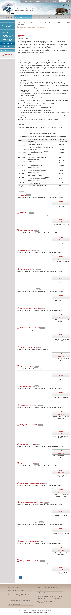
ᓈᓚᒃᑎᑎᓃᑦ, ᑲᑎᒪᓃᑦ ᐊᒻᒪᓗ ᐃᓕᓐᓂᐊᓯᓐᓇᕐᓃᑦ (31, 22)
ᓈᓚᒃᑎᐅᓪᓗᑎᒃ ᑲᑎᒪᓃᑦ (47, 22)
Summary (22, 35)
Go (68, 1)
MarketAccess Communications (39, 612)
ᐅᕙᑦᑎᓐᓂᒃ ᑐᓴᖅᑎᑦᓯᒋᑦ (51, 1)
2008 (54, 22)
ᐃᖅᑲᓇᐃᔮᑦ (33, 610)
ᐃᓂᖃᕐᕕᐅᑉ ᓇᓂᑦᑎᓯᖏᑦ (24, 610)
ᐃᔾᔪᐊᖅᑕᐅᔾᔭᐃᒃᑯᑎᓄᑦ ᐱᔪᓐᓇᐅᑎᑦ (44, 610)
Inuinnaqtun (39, 1)
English (25, 1)
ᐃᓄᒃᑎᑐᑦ (31, 1)
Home (18, 22)
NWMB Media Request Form (6, 55)
